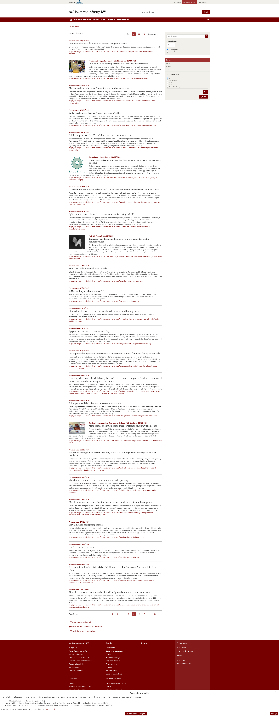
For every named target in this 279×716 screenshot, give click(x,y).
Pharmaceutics (111, 664)
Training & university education (80, 661)
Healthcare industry (189, 2)
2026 (170, 82)
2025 (170, 85)
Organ (170, 45)
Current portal (173, 50)
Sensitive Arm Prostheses (81, 547)
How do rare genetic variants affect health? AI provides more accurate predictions (109, 592)
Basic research (111, 670)
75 (145, 34)
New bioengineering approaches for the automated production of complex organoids (111, 502)
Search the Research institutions (83, 631)
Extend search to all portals (81, 622)
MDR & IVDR (181, 648)
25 (134, 34)
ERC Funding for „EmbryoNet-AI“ (87, 291)
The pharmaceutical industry (79, 657)
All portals (172, 52)
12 (155, 614)
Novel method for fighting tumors (86, 525)
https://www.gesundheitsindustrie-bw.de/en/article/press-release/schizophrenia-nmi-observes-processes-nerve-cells (113, 416)
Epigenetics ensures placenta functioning (89, 331)
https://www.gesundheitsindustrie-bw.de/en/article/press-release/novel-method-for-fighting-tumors (107, 537)
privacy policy (51, 709)
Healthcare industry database (80, 686)
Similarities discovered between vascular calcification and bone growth (104, 311)
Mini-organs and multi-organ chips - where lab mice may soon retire (123, 426)
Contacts (109, 686)
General (168, 60)
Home (71, 26)
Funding (168, 67)
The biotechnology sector (78, 651)
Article (168, 63)
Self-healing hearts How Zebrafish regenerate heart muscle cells (100, 135)
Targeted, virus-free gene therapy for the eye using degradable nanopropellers (119, 240)
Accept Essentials (131, 714)
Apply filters (204, 97)
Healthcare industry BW (82, 20)
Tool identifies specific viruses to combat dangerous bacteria (99, 43)
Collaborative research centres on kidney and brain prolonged (99, 480)
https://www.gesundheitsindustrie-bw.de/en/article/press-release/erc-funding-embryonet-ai (104, 301)
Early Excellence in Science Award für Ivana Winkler (95, 113)
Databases (111, 20)
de (208, 20)
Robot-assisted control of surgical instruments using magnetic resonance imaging (125, 161)
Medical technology (76, 654)
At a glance (73, 648)
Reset (205, 92)
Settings (274, 714)
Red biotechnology (113, 657)
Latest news (110, 648)
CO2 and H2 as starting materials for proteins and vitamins (118, 64)
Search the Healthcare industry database (86, 626)
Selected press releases (114, 651)
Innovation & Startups (185, 651)
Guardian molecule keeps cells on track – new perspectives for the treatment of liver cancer (114, 190)
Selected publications (114, 674)
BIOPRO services (123, 20)
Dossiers (109, 654)
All (169, 78)
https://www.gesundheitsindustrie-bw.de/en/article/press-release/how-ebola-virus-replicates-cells (106, 281)
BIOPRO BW (177, 2)
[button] (207, 74)
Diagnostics (110, 667)
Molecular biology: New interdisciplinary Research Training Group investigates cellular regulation (112, 454)
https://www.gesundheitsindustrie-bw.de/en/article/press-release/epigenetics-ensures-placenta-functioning (110, 343)
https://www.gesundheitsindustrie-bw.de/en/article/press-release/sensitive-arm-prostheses (104, 557)
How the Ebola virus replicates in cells (88, 269)
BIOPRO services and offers (116, 683)
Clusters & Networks (76, 670)
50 (139, 34)
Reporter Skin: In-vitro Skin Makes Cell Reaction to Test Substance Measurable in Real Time (112, 569)
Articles (96, 20)
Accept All (142, 714)
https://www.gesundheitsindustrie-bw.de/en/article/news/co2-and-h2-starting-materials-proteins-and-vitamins (111, 78)
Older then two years (175, 87)
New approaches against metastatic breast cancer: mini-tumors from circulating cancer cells (114, 353)
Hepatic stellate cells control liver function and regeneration (99, 88)
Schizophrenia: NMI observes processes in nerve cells (95, 403)
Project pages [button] (203, 2)
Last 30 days (173, 80)
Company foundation (76, 664)
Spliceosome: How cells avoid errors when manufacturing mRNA (101, 214)
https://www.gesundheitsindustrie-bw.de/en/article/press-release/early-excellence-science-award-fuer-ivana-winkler (113, 125)
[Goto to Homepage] (89, 12)
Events (103, 20)
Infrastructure (74, 667)
